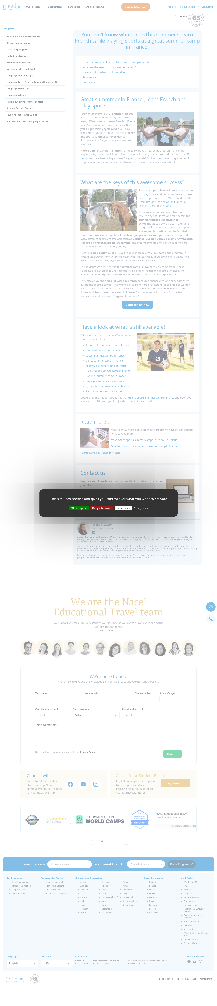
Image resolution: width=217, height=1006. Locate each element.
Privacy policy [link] (141, 508)
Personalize (123, 508)
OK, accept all (79, 508)
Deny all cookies (102, 508)
